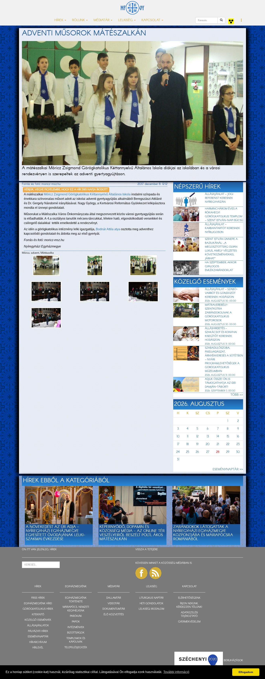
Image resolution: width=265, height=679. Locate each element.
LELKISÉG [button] (126, 20)
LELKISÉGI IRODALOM (151, 609)
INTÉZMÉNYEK (76, 627)
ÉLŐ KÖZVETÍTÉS (114, 614)
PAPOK (76, 622)
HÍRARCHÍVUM (38, 642)
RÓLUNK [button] (79, 20)
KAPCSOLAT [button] (151, 20)
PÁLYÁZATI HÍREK (38, 631)
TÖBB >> (236, 395)
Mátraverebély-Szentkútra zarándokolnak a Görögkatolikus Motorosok (218, 312)
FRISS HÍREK (38, 598)
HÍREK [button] (59, 20)
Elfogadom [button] (246, 672)
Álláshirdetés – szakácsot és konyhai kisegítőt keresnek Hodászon (221, 334)
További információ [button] (176, 672)
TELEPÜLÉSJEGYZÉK (75, 647)
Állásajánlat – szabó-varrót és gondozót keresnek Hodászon (221, 293)
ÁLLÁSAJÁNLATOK (38, 625)
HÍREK (53, 549)
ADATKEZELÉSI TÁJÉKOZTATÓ (189, 614)
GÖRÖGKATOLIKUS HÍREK (38, 609)
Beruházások (233, 660)
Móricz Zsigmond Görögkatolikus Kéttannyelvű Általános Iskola (87, 194)
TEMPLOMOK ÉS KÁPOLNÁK (75, 640)
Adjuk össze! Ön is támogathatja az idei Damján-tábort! (220, 383)
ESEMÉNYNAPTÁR (38, 637)
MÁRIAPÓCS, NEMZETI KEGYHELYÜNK (76, 609)
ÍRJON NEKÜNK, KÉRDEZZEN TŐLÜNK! (189, 605)
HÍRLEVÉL (37, 648)
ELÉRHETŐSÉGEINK (189, 598)
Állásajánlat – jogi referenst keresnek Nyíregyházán (219, 198)
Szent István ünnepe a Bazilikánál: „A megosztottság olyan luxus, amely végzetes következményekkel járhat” (221, 248)
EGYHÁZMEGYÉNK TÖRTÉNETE (76, 599)
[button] (241, 20)
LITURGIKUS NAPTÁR (151, 598)
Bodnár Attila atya (108, 229)
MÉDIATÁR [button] (102, 20)
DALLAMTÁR (113, 598)
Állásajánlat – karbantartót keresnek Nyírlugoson (222, 228)
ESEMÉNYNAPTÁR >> (228, 469)
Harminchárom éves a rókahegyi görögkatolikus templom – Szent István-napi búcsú (224, 214)
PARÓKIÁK (76, 616)
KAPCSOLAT (189, 586)
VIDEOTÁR (114, 603)
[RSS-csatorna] (155, 573)
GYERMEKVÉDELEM (189, 622)
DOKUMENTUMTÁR (113, 609)
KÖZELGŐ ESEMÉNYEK (38, 620)
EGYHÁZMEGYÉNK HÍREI (38, 603)
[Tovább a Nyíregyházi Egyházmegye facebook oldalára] (141, 573)
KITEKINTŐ (38, 614)
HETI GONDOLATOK (151, 603)
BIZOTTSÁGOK (75, 633)
